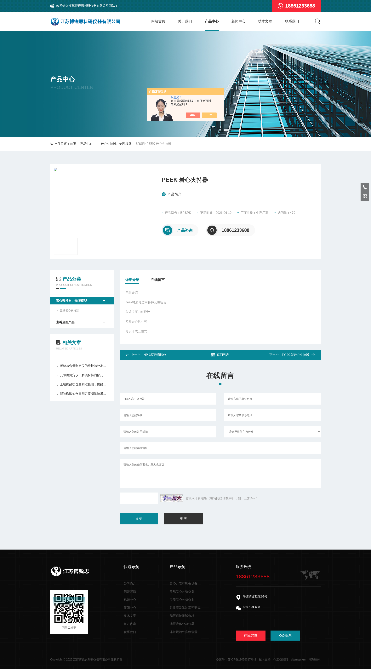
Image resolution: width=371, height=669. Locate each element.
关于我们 (185, 21)
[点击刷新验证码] (171, 498)
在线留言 (158, 280)
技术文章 (265, 21)
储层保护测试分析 (182, 615)
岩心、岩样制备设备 (183, 583)
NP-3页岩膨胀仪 (155, 354)
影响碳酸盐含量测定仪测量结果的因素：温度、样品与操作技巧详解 (84, 393)
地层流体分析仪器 (182, 624)
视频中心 (130, 599)
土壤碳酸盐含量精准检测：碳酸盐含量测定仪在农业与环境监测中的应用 (84, 384)
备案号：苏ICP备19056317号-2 (236, 659)
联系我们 (292, 21)
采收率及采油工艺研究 (185, 607)
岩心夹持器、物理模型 (116, 143)
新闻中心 (238, 21)
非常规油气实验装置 (183, 632)
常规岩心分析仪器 (182, 591)
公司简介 (130, 583)
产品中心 (212, 21)
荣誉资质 (130, 591)
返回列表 (223, 354)
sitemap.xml (298, 659)
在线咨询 (251, 635)
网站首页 (158, 21)
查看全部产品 (65, 322)
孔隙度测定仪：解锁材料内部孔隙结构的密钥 (84, 375)
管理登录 (315, 659)
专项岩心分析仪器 (182, 599)
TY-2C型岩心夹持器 (295, 354)
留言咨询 (130, 624)
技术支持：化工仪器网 (273, 659)
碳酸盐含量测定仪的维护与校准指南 (84, 365)
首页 (73, 143)
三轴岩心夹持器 (69, 310)
